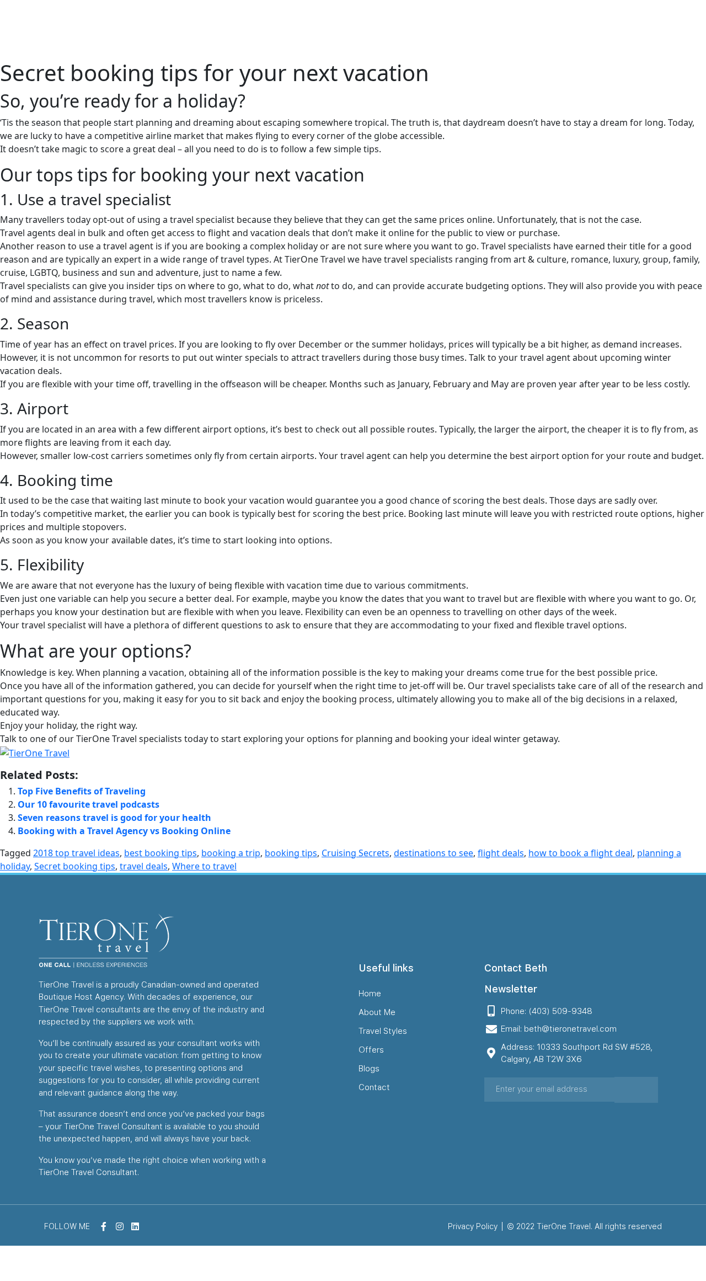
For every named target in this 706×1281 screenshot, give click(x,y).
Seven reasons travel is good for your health (114, 818)
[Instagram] (674, 30)
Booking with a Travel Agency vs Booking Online (124, 831)
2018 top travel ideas (76, 853)
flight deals (501, 853)
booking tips (291, 853)
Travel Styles (431, 29)
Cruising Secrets (355, 853)
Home (309, 29)
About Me (362, 29)
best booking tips (160, 853)
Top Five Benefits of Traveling (82, 791)
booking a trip (230, 853)
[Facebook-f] (657, 30)
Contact (583, 29)
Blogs (535, 29)
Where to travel (204, 866)
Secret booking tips (74, 866)
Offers (491, 29)
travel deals (144, 866)
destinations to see (433, 853)
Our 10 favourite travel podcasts (88, 804)
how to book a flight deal (580, 853)
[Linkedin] (692, 30)
